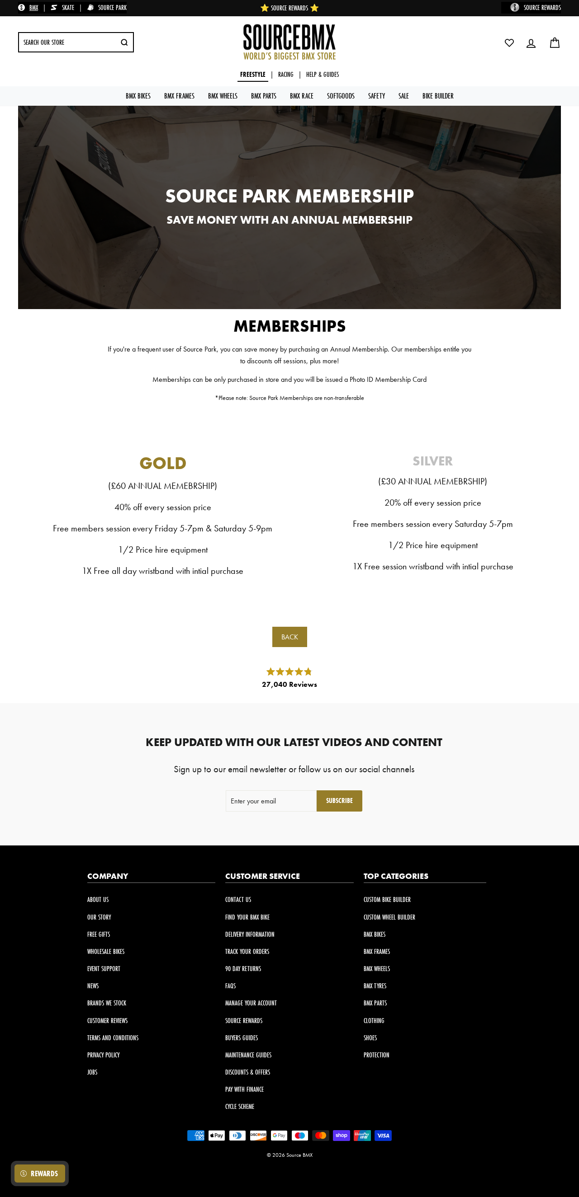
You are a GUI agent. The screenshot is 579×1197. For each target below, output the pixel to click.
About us (98, 899)
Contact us (238, 899)
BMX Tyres (375, 985)
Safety (376, 95)
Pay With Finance (244, 1089)
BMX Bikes (138, 95)
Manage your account (251, 1003)
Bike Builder (438, 95)
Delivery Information (250, 934)
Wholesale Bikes (105, 951)
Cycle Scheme (239, 1106)
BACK (289, 637)
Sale (404, 95)
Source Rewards (243, 1020)
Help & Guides (322, 74)
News (93, 985)
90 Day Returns (243, 968)
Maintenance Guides (248, 1055)
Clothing (374, 1020)
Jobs (92, 1072)
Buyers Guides (241, 1037)
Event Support (103, 968)
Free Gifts (98, 934)
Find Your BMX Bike (247, 917)
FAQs (230, 985)
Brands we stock (106, 1003)
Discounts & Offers (247, 1072)
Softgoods (341, 95)
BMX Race (301, 95)
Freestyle (253, 74)
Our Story (99, 917)
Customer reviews (107, 1020)
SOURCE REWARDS (542, 7)
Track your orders (247, 951)
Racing (286, 74)
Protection (376, 1055)
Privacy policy (103, 1055)
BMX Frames (179, 95)
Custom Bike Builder (387, 899)
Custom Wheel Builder (389, 917)
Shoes (370, 1037)
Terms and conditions (112, 1037)
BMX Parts (263, 95)
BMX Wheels (222, 95)
